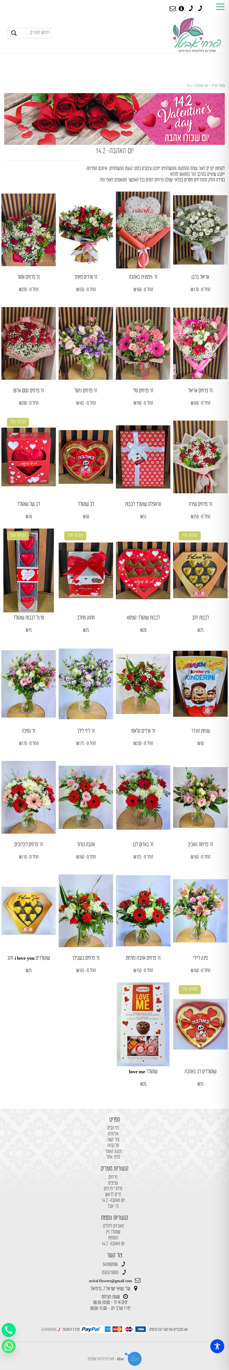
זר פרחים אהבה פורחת (143, 958)
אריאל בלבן (200, 277)
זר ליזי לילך (86, 731)
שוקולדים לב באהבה (200, 1071)
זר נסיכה (28, 731)
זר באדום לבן (143, 844)
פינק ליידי (200, 958)
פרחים (113, 1177)
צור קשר (113, 1140)
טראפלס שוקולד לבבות (143, 504)
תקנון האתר (113, 1151)
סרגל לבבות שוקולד (28, 618)
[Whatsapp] (9, 1346)
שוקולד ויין (113, 1232)
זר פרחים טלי (143, 390)
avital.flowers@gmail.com (110, 1281)
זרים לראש (113, 1194)
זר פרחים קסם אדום (28, 390)
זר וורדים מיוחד (85, 277)
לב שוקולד (86, 504)
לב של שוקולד (28, 504)
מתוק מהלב (86, 618)
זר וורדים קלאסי (143, 731)
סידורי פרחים (113, 1189)
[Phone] (9, 1330)
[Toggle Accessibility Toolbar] (217, 1346)
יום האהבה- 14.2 (113, 1200)
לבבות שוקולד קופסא (143, 618)
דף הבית (113, 1128)
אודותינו (113, 1134)
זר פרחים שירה (200, 504)
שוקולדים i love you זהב (28, 958)
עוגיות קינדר (200, 731)
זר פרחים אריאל (200, 390)
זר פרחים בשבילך (86, 958)
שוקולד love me (143, 1071)
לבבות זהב (200, 618)
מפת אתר (113, 1157)
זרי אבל (113, 1206)
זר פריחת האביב (200, 844)
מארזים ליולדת (113, 1226)
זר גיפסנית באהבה (143, 277)
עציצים (113, 1183)
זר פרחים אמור (28, 277)
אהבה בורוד (86, 844)
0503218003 (110, 1272)
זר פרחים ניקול (86, 390)
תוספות (113, 1238)
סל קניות (113, 1145)
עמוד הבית (218, 86)
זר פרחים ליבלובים (29, 844)
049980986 (110, 1264)
